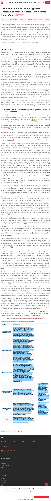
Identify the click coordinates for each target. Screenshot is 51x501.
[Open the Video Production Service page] (46, 484)
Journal (22, 2)
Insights (30, 2)
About (33, 2)
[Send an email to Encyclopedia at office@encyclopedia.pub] (2, 451)
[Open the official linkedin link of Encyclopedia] (8, 451)
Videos (14, 2)
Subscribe (5, 446)
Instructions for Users (5, 465)
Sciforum (3, 478)
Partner (2, 470)
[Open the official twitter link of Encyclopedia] (5, 451)
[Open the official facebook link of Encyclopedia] (14, 451)
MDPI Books (3, 480)
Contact (2, 469)
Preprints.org (3, 482)
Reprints (26, 2)
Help (2, 467)
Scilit (2, 484)
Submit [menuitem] (47, 2)
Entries (11, 2)
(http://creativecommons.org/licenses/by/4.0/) (11, 431)
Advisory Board (4, 463)
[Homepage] (2, 2)
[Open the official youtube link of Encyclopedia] (11, 451)
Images (18, 2)
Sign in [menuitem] (39, 2)
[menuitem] (43, 2)
